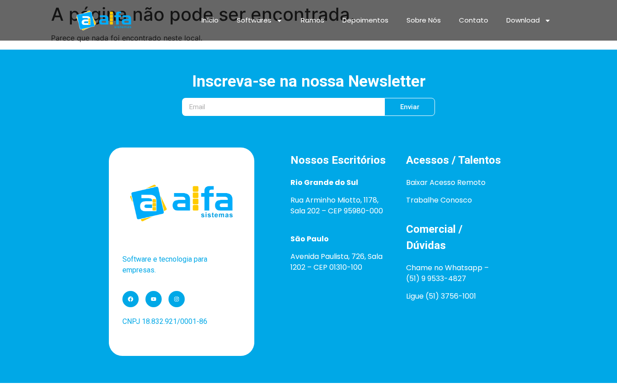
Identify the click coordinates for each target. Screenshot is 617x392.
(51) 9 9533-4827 (436, 278)
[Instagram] (176, 299)
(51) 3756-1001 (450, 296)
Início (210, 20)
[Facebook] (130, 299)
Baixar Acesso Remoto (446, 182)
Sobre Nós (424, 20)
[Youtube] (153, 299)
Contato (473, 20)
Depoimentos (365, 20)
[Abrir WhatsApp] (594, 369)
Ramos (312, 20)
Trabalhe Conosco (439, 200)
